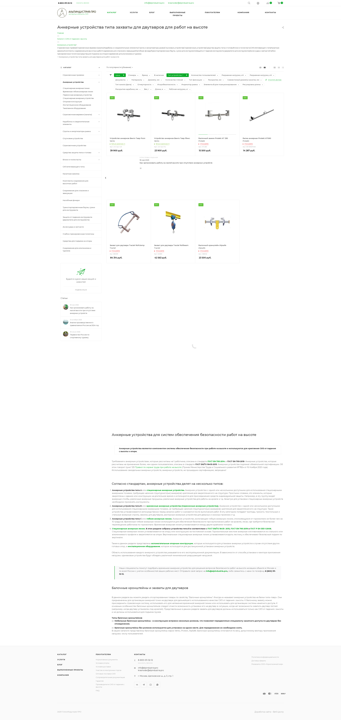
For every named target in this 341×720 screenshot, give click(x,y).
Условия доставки (103, 667)
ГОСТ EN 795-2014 (216, 461)
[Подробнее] (140, 168)
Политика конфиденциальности (265, 657)
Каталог (62, 654)
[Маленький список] (260, 67)
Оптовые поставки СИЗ (105, 674)
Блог (59, 665)
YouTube (150, 685)
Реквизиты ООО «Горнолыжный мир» (267, 664)
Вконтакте (137, 685)
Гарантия (99, 681)
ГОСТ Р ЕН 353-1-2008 (260, 528)
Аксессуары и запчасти (259, 51)
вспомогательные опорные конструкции (172, 543)
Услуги (61, 660)
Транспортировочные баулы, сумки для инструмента (173, 51)
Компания (63, 675)
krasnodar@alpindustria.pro (181, 3)
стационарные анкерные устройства (165, 490)
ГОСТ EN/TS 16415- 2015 (219, 528)
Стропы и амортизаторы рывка (151, 48)
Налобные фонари (143, 51)
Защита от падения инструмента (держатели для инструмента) (223, 51)
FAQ (97, 691)
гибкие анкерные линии (159, 519)
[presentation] (105, 178)
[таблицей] (283, 67)
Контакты (139, 654)
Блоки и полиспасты (242, 48)
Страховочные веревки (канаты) (90, 48)
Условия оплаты (102, 663)
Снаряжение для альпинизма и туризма (124, 54)
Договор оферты (258, 661)
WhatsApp (157, 685)
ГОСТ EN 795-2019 (239, 528)
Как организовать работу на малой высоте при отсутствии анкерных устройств (176, 163)
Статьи (64, 298)
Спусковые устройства (174, 48)
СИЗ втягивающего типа (261, 48)
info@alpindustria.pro (154, 3)
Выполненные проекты (70, 670)
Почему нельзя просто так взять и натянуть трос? (162, 394)
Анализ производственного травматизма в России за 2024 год (84, 324)
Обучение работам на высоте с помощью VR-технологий (166, 305)
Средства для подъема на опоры (94, 54)
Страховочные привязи (67, 48)
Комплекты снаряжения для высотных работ (83, 51)
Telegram (144, 685)
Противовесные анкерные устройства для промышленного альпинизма (173, 346)
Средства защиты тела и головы (219, 48)
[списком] (279, 67)
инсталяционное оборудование (144, 546)
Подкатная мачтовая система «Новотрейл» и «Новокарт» (166, 372)
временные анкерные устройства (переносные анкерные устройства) (182, 506)
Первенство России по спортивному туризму (79, 336)
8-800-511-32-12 (65, 3)
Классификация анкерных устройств (157, 416)
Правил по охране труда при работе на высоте (158, 467)
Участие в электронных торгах (108, 670)
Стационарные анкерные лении (128, 528)
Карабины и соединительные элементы (121, 48)
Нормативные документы (107, 660)
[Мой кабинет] (258, 3)
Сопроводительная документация (110, 677)
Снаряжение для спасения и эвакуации (118, 51)
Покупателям (103, 654)
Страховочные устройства (195, 48)
